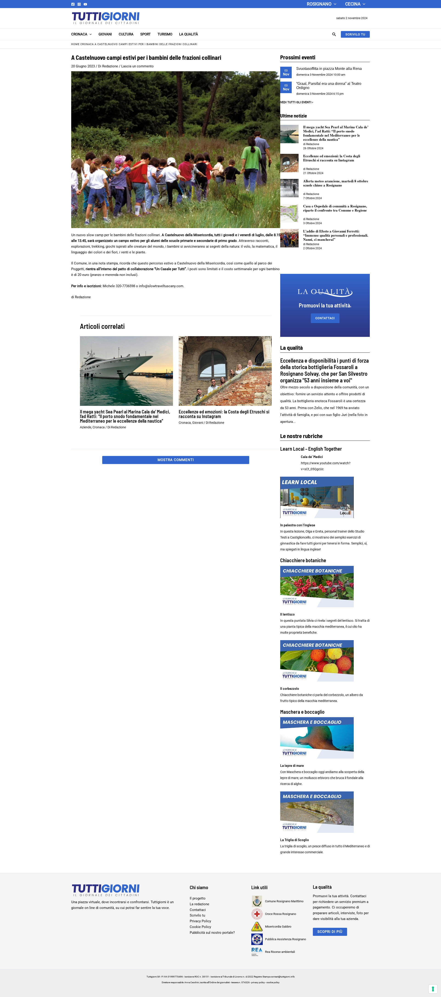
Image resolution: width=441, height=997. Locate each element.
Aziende (85, 427)
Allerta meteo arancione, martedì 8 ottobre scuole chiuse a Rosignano (335, 183)
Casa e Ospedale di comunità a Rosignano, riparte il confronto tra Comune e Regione (335, 208)
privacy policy (258, 982)
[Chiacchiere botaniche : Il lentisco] (325, 586)
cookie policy (273, 982)
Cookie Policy (200, 927)
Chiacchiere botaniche (303, 560)
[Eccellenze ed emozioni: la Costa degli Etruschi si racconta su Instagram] (289, 163)
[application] (333, 4)
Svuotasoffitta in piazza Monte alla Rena (329, 69)
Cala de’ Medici (312, 456)
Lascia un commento (137, 66)
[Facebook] (73, 4)
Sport (145, 34)
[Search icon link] (334, 34)
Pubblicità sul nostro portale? (212, 933)
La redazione (199, 904)
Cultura (126, 34)
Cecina (352, 4)
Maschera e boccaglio (302, 712)
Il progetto (198, 898)
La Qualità (188, 34)
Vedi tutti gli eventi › (296, 102)
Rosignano (319, 4)
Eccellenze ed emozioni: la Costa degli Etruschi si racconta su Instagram (224, 414)
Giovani (105, 34)
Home (75, 44)
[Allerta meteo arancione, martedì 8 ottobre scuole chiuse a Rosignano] (289, 188)
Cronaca (79, 34)
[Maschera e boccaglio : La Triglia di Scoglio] (325, 812)
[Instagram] (79, 4)
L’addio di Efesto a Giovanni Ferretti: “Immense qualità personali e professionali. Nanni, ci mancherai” (335, 235)
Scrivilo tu (197, 915)
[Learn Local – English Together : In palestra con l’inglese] (325, 497)
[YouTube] (85, 4)
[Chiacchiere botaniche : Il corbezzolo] (325, 661)
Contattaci (325, 318)
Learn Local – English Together (311, 449)
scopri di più (329, 932)
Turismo (165, 34)
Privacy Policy (200, 921)
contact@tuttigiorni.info (283, 976)
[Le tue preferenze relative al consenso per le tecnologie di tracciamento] (433, 989)
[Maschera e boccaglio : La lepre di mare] (325, 738)
